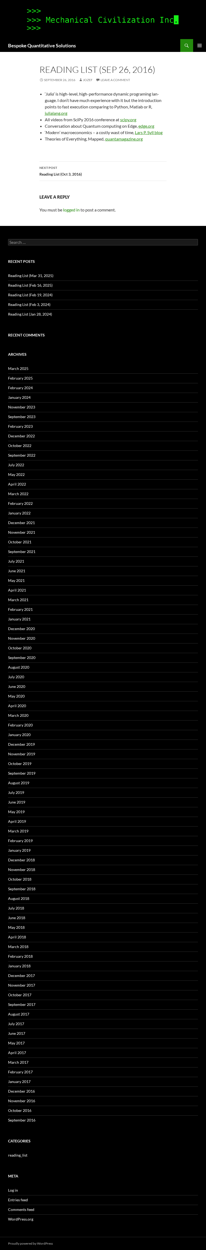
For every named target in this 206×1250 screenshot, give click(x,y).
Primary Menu (199, 45)
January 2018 (19, 966)
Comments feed (21, 1209)
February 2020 (20, 725)
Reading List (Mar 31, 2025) (30, 275)
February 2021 (20, 609)
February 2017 (20, 1072)
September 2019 (21, 773)
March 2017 (18, 1062)
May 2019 (16, 811)
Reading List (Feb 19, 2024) (30, 295)
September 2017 (21, 1004)
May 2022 (16, 474)
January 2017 (19, 1081)
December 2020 (21, 628)
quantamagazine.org (124, 138)
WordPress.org (20, 1219)
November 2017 (21, 985)
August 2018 (18, 898)
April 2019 (17, 821)
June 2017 (16, 1033)
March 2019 (18, 831)
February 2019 (20, 840)
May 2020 (16, 696)
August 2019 (18, 783)
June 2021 (16, 571)
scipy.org (128, 119)
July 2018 (16, 908)
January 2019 (19, 850)
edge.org (146, 125)
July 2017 (16, 1023)
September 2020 (21, 657)
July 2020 (16, 677)
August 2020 (18, 667)
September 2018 (21, 889)
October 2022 (19, 445)
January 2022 (19, 513)
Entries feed (18, 1200)
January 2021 (19, 619)
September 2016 (21, 1120)
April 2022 (17, 484)
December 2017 (21, 975)
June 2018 (16, 917)
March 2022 (18, 493)
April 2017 (17, 1052)
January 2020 (19, 734)
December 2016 (21, 1091)
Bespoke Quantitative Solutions (42, 45)
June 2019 (16, 802)
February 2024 (20, 387)
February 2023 (20, 426)
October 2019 (19, 763)
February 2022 (20, 503)
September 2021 (21, 551)
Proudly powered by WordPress (30, 1243)
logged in (71, 209)
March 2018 (18, 946)
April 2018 (17, 937)
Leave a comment (115, 80)
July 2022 (16, 465)
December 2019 (21, 744)
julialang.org (56, 113)
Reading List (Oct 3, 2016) (60, 171)
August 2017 (18, 1014)
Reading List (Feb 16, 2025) (30, 285)
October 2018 (19, 879)
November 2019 (21, 754)
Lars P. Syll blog (149, 132)
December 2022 (21, 436)
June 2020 (16, 686)
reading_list (17, 1155)
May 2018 (16, 927)
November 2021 (21, 532)
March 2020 (18, 715)
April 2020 (17, 705)
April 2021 (17, 590)
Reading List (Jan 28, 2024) (30, 314)
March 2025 (18, 368)
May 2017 (16, 1043)
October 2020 (19, 648)
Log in (13, 1190)
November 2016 (21, 1101)
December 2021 (21, 522)
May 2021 (16, 580)
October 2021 (19, 542)
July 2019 (16, 792)
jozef (88, 80)
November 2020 (21, 638)
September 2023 (21, 416)
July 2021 (16, 561)
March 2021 (18, 599)
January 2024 (19, 397)
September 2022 (21, 455)
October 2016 (19, 1110)
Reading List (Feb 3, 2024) (29, 304)
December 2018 (21, 860)
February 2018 (20, 956)
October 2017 (19, 995)
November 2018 (21, 869)
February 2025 (20, 378)
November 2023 (21, 407)
